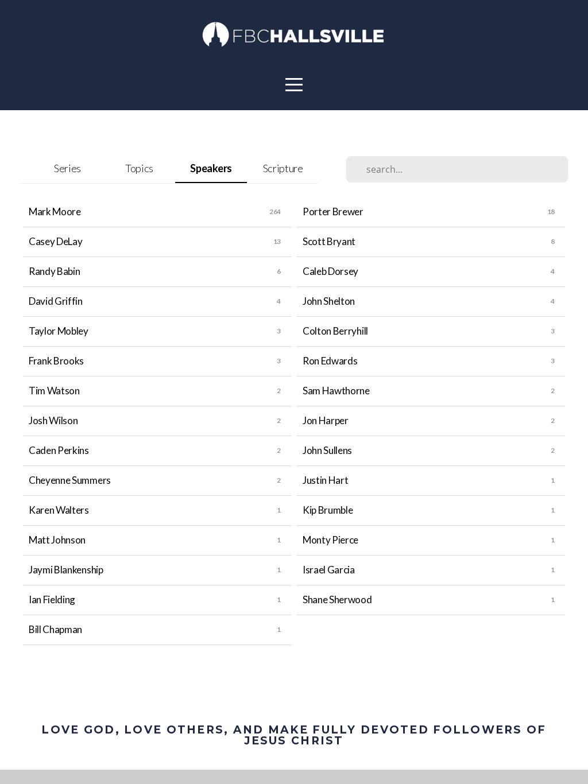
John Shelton (329, 301)
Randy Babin (54, 271)
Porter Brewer (333, 211)
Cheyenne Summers (70, 480)
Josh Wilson (53, 420)
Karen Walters (59, 510)
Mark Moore (55, 211)
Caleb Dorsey (330, 271)
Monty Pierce (330, 540)
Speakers (210, 168)
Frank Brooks (56, 361)
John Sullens (327, 450)
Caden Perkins (59, 450)
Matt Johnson (57, 540)
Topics (139, 168)
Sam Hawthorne (336, 391)
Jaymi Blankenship (66, 570)
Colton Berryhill (335, 331)
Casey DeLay (55, 241)
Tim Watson (54, 391)
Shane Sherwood (337, 599)
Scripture (283, 168)
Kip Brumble (328, 510)
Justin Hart (325, 480)
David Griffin (56, 301)
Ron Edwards (330, 361)
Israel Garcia (329, 570)
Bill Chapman (55, 629)
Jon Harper (326, 420)
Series (67, 168)
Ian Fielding (52, 599)
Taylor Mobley (58, 331)
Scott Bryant (329, 241)
